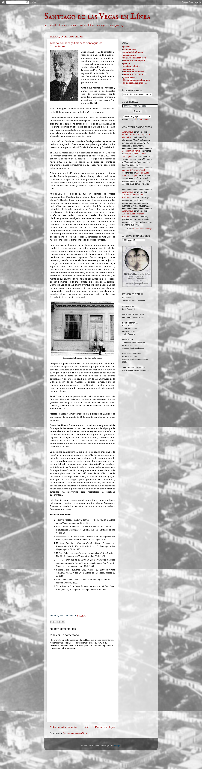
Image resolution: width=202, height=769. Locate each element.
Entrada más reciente (63, 727)
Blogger (116, 746)
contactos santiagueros (134, 58)
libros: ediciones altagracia (136, 80)
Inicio (86, 727)
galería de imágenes (133, 52)
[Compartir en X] (57, 621)
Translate (144, 120)
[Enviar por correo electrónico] (51, 621)
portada (127, 47)
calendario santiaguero (134, 61)
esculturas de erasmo (133, 74)
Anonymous (127, 132)
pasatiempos (129, 55)
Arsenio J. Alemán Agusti (133, 170)
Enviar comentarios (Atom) (75, 733)
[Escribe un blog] (54, 621)
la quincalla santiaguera (134, 83)
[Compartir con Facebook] (60, 621)
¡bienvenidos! (129, 49)
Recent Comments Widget (142, 229)
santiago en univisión (133, 72)
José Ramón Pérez (131, 151)
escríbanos (128, 69)
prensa (126, 63)
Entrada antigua (105, 727)
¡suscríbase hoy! (130, 77)
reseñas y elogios (131, 66)
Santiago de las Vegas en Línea (97, 16)
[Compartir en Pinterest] (63, 621)
